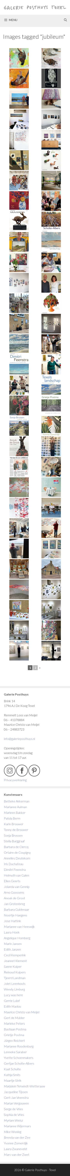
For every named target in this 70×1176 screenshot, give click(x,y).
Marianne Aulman (15, 807)
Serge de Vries (13, 1109)
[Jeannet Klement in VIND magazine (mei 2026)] (51, 160)
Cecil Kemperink (15, 955)
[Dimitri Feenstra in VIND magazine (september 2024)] (19, 364)
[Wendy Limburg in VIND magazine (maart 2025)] (51, 303)
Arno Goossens (14, 892)
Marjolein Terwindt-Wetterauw (24, 1086)
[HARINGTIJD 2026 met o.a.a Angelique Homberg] (19, 160)
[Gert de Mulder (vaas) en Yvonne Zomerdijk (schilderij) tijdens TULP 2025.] (19, 262)
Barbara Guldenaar (16, 909)
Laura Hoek (12, 932)
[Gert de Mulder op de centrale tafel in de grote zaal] (51, 507)
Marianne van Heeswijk (19, 926)
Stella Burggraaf (14, 841)
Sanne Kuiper (13, 966)
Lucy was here (13, 995)
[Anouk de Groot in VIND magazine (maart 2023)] (19, 446)
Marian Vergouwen (16, 1103)
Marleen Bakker (14, 812)
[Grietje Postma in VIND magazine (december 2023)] (51, 405)
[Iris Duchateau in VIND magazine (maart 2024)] (19, 405)
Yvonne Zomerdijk (16, 1143)
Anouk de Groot (14, 898)
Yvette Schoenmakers (18, 1057)
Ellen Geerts (12, 881)
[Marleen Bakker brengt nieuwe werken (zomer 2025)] (19, 242)
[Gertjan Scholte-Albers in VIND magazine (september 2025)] (51, 221)
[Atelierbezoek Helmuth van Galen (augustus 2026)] (19, 99)
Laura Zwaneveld (15, 1149)
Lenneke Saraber (15, 1052)
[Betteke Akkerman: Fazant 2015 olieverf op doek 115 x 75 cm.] (19, 58)
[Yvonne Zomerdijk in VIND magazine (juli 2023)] (51, 426)
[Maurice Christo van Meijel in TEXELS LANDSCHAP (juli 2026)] (19, 140)
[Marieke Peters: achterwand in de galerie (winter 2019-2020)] (51, 589)
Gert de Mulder (14, 1018)
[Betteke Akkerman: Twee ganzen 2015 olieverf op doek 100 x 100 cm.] (51, 58)
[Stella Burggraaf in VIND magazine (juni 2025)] (51, 242)
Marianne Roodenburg (18, 1046)
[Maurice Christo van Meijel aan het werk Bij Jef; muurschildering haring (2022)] (51, 528)
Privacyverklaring (15, 780)
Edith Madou (12, 1006)
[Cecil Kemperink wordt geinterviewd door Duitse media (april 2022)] (19, 528)
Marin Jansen (13, 943)
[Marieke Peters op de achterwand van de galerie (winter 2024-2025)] (51, 324)
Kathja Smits (12, 1075)
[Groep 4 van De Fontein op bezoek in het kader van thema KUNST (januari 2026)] (51, 201)
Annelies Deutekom (17, 858)
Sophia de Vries (14, 1114)
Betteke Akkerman (16, 801)
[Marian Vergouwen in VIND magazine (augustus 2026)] (51, 78)
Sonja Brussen (13, 835)
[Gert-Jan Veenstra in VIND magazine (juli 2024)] (51, 385)
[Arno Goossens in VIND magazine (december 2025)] (19, 221)
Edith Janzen (12, 949)
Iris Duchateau (13, 864)
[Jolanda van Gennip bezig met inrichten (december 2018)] (19, 651)
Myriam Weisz (13, 1120)
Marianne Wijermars (17, 1126)
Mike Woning (12, 1132)
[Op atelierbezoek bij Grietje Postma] (51, 283)
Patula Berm (12, 818)
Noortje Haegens (15, 915)
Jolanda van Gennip (17, 886)
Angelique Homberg (17, 938)
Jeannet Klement (15, 961)
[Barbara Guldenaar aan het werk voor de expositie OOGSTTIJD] (51, 262)
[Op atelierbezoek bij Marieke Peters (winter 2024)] (51, 364)
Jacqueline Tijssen (16, 1092)
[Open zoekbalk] (65, 20)
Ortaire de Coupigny (17, 852)
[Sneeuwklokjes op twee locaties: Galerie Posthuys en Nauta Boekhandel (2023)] (51, 548)
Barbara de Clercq (16, 847)
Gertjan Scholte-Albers (19, 1063)
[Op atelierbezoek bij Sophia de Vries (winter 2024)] (51, 344)
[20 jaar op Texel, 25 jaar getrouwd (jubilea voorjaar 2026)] (19, 180)
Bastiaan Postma (15, 1029)
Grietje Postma (14, 1035)
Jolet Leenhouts (14, 983)
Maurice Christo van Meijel (21, 1012)
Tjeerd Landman (14, 978)
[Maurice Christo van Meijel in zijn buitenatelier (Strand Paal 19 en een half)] (19, 548)
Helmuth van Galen (16, 875)
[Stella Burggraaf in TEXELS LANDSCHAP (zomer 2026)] (51, 140)
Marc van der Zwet (16, 1154)
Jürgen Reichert (14, 1040)
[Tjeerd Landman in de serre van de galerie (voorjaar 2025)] (19, 324)
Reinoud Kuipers (15, 972)
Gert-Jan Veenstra (16, 1097)
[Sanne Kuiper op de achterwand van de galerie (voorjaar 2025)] (19, 283)
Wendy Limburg (14, 989)
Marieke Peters (14, 1023)
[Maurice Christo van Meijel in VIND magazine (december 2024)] (19, 344)
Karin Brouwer (13, 824)
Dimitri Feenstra (15, 869)
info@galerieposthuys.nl (19, 739)
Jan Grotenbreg (14, 904)
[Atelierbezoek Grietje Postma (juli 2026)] (51, 99)
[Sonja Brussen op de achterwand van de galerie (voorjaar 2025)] (51, 446)
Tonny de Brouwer (16, 829)
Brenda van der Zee (17, 1137)
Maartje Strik (12, 1080)
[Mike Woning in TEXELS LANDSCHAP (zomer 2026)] (51, 119)
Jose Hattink (12, 921)
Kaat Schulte (12, 1069)
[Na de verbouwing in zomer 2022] (51, 569)
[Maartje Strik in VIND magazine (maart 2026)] (19, 201)
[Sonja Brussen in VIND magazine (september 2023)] (19, 426)
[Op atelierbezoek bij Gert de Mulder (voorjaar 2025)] (19, 303)
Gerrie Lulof (12, 1000)
